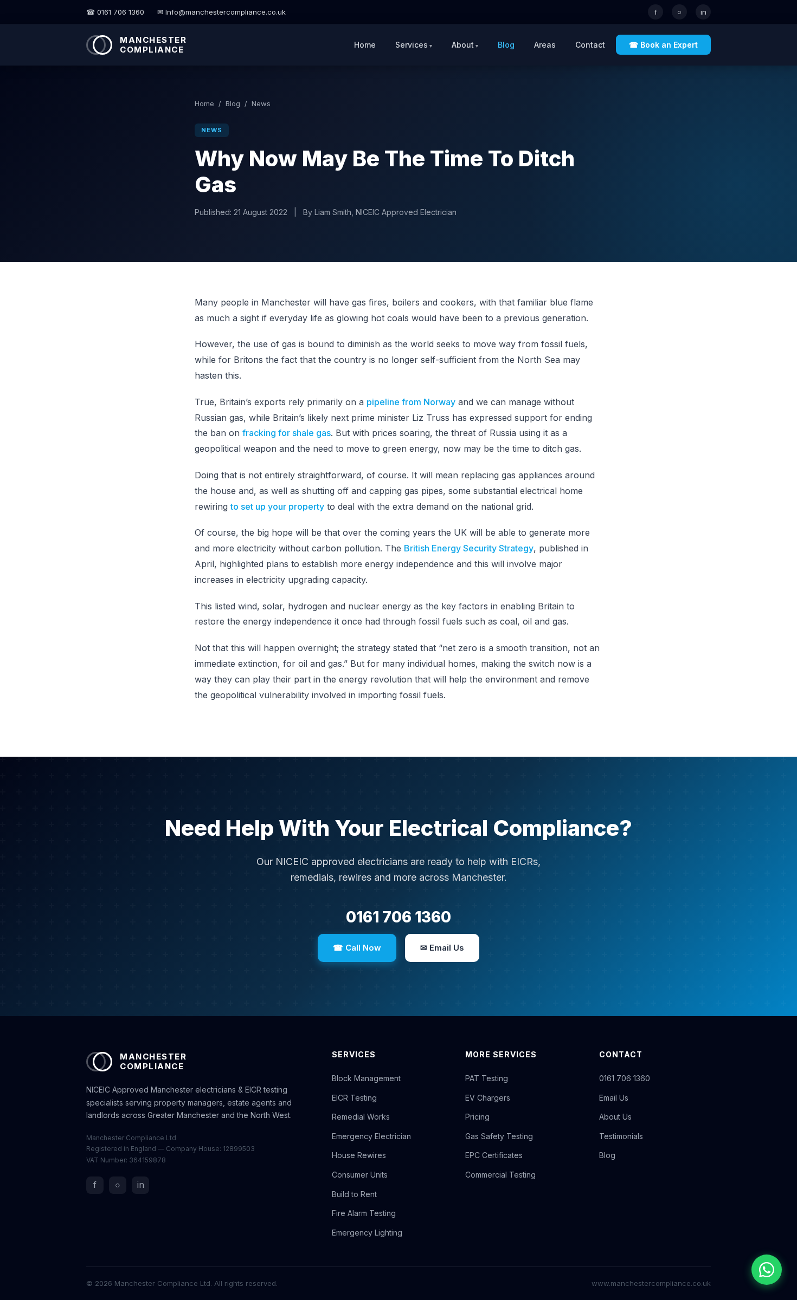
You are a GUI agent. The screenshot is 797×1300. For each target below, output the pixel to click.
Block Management (366, 1078)
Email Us (613, 1097)
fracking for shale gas (286, 432)
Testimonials (621, 1136)
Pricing (477, 1116)
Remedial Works (361, 1116)
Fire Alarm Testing (364, 1213)
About (463, 44)
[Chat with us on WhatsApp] (766, 1269)
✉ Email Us (442, 947)
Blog (506, 44)
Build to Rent (354, 1194)
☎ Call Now (357, 947)
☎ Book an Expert (663, 44)
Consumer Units (360, 1174)
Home (365, 44)
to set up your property (277, 506)
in (703, 12)
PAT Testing (486, 1078)
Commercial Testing (500, 1174)
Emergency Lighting (367, 1232)
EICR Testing (354, 1097)
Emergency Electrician (371, 1136)
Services (411, 44)
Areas (545, 44)
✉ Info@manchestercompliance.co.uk (221, 12)
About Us (615, 1116)
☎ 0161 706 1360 (115, 12)
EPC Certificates (494, 1155)
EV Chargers (487, 1097)
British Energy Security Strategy (469, 548)
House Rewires (359, 1155)
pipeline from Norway (411, 401)
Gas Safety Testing (499, 1136)
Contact (590, 44)
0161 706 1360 (398, 917)
